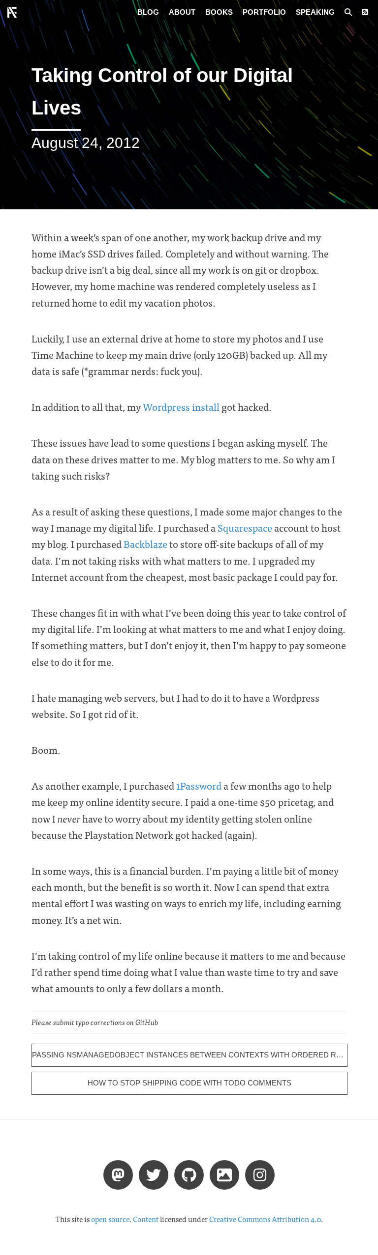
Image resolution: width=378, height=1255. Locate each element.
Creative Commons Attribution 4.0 (265, 1219)
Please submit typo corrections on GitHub (95, 1022)
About (182, 12)
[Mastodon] (118, 1174)
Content (145, 1219)
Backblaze (145, 543)
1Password (198, 785)
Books (219, 12)
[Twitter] (153, 1174)
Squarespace (245, 527)
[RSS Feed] (365, 12)
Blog (148, 12)
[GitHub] (189, 1174)
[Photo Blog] (224, 1174)
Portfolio (264, 12)
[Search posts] (348, 12)
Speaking (315, 12)
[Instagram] (260, 1174)
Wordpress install (181, 406)
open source (110, 1219)
